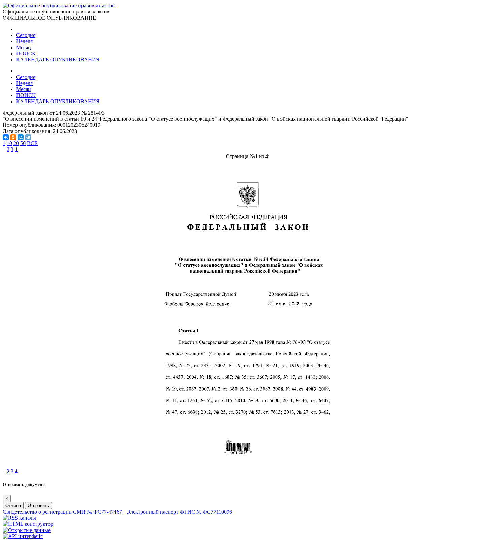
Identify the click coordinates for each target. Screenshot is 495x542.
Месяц (23, 47)
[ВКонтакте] (6, 137)
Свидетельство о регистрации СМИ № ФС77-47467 (62, 512)
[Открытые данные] (27, 530)
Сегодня (25, 35)
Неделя (24, 41)
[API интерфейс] (23, 536)
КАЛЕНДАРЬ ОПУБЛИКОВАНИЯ (58, 59)
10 (9, 143)
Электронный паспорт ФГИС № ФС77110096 (179, 512)
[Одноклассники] (13, 137)
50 (23, 143)
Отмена (13, 505)
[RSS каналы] (19, 518)
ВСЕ (32, 143)
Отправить (38, 505)
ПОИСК (26, 53)
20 (16, 143)
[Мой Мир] (21, 137)
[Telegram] (28, 137)
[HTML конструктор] (28, 524)
